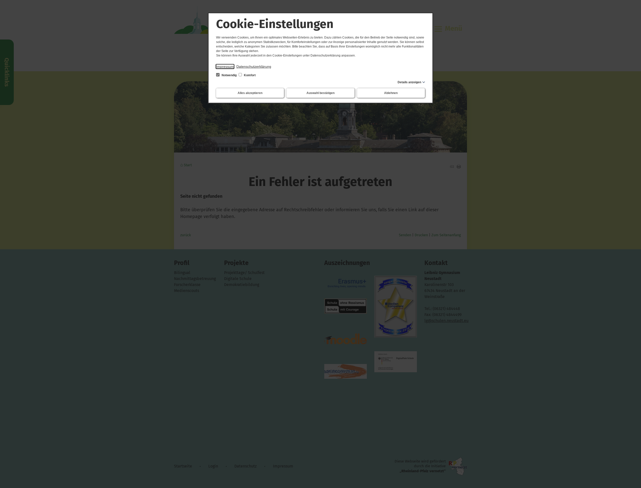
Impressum (225, 66)
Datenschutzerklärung (253, 66)
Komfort (249, 75)
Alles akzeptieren (250, 93)
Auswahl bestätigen (320, 93)
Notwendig (229, 75)
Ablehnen (391, 93)
